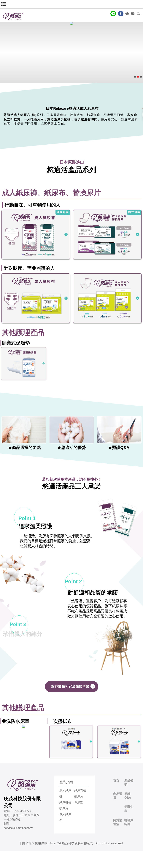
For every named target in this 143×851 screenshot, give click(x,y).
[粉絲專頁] (120, 13)
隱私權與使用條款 (34, 843)
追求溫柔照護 (35, 526)
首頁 (116, 780)
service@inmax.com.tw (18, 827)
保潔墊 (78, 802)
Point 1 (27, 518)
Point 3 (17, 624)
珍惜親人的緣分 (34, 634)
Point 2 (73, 581)
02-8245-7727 (22, 811)
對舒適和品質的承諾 (93, 592)
